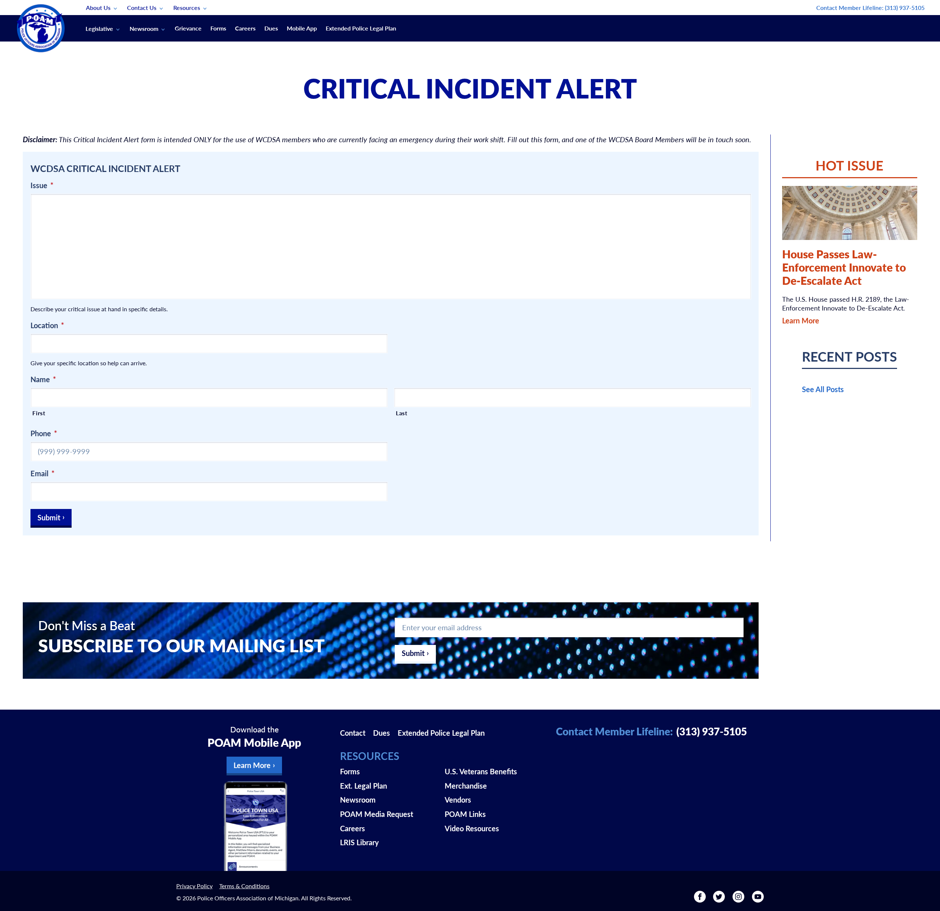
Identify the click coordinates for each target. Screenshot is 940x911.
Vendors (458, 800)
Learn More (800, 320)
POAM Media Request (376, 814)
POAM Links (465, 814)
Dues (271, 28)
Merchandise (466, 786)
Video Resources (472, 828)
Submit (48, 517)
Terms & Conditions (244, 886)
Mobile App (302, 28)
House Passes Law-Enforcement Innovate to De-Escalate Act (844, 267)
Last (402, 413)
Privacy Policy (194, 886)
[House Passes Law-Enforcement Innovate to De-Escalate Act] (849, 213)
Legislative (99, 28)
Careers (245, 28)
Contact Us (141, 7)
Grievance (188, 28)
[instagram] (738, 899)
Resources (186, 7)
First (38, 413)
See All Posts (823, 389)
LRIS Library (359, 842)
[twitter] (719, 899)
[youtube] (758, 899)
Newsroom (144, 28)
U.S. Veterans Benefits (481, 771)
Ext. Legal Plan (363, 786)
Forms (218, 28)
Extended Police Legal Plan (361, 28)
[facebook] (700, 899)
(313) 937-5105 (905, 7)
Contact (352, 733)
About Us (98, 7)
